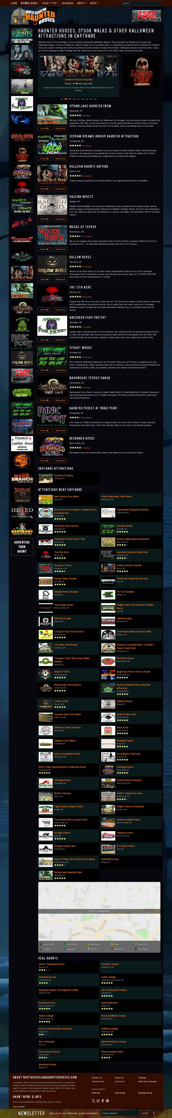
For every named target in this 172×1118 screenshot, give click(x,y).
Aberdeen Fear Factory (88, 317)
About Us (119, 1078)
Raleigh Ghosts (81, 196)
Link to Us (119, 1081)
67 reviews (86, 236)
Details (43, 128)
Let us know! (19, 1106)
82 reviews (86, 357)
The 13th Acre (80, 287)
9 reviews (86, 448)
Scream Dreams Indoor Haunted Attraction (104, 136)
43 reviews (86, 266)
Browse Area (29, 3)
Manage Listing (145, 1093)
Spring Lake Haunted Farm (90, 106)
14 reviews (86, 327)
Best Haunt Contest (147, 1081)
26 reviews (86, 176)
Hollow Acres (80, 257)
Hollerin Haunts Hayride (89, 166)
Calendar (67, 3)
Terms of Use (98, 1081)
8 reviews (86, 387)
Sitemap (142, 1078)
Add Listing (120, 1093)
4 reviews (86, 115)
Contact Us (97, 1078)
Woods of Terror (83, 227)
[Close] (153, 1112)
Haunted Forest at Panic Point (94, 408)
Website (59, 128)
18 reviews (86, 146)
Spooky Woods (78, 79)
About (81, 3)
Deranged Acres (82, 438)
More (93, 3)
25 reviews (86, 297)
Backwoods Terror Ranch (90, 378)
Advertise (96, 1093)
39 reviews (86, 418)
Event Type (49, 3)
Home (14, 3)
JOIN (145, 1113)
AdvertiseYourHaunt (22, 546)
